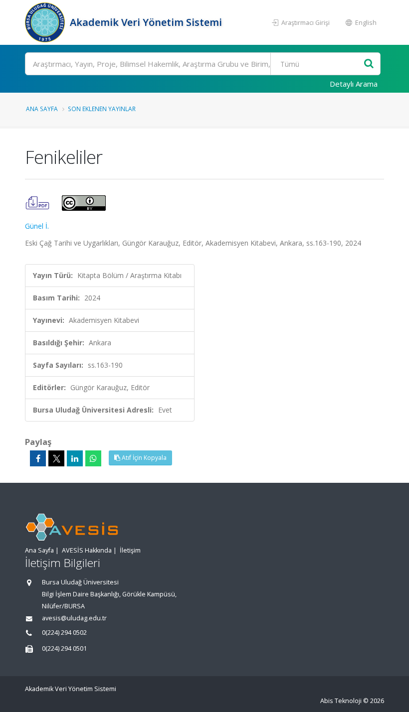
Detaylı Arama (354, 84)
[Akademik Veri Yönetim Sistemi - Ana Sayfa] (46, 22)
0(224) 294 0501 (64, 648)
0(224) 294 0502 (64, 632)
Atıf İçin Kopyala (143, 457)
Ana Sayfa (42, 109)
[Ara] (369, 64)
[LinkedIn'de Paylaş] (75, 458)
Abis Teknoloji (341, 701)
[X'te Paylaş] (56, 458)
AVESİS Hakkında (87, 550)
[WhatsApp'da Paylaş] (93, 458)
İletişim (130, 550)
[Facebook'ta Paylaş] (38, 458)
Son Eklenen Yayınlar (102, 109)
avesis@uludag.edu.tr (74, 618)
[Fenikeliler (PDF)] (38, 202)
